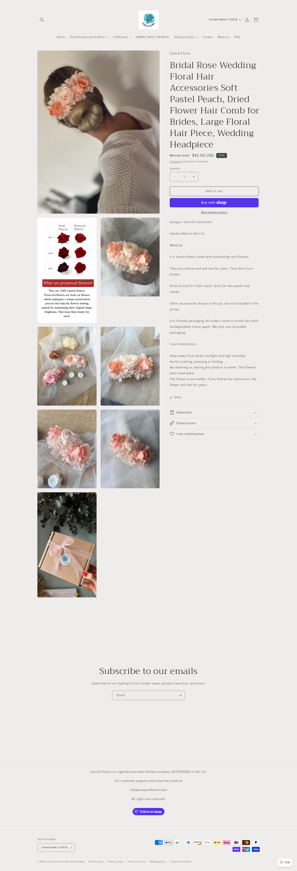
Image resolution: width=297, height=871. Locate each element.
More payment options (214, 212)
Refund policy (96, 861)
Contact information (180, 861)
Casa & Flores (54, 861)
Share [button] (177, 397)
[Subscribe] (180, 695)
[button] (41, 19)
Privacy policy (115, 861)
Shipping (175, 161)
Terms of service (136, 861)
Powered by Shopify (74, 861)
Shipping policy (158, 861)
